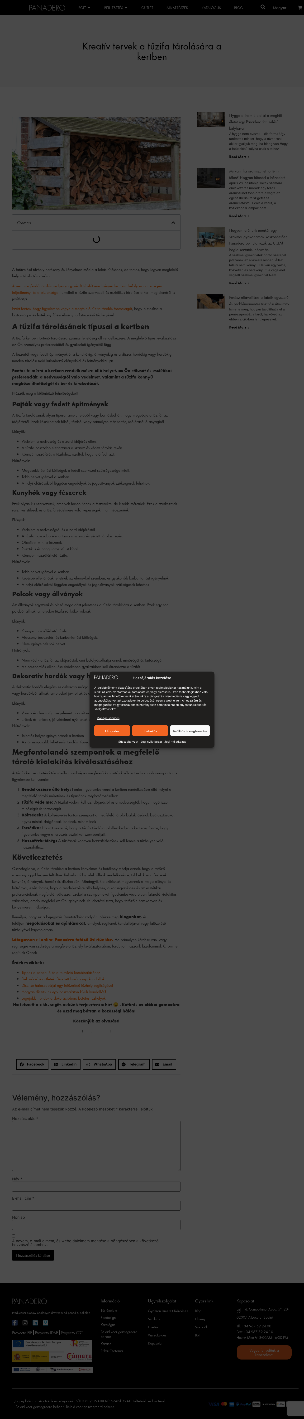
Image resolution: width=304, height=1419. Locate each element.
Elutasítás (150, 730)
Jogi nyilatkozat (151, 741)
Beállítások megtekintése (190, 730)
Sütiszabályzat (128, 741)
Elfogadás (112, 730)
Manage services (108, 718)
